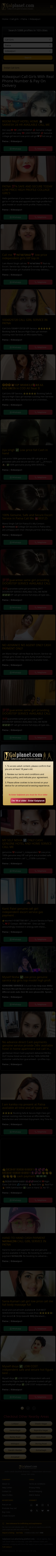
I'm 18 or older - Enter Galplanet (28, 800)
